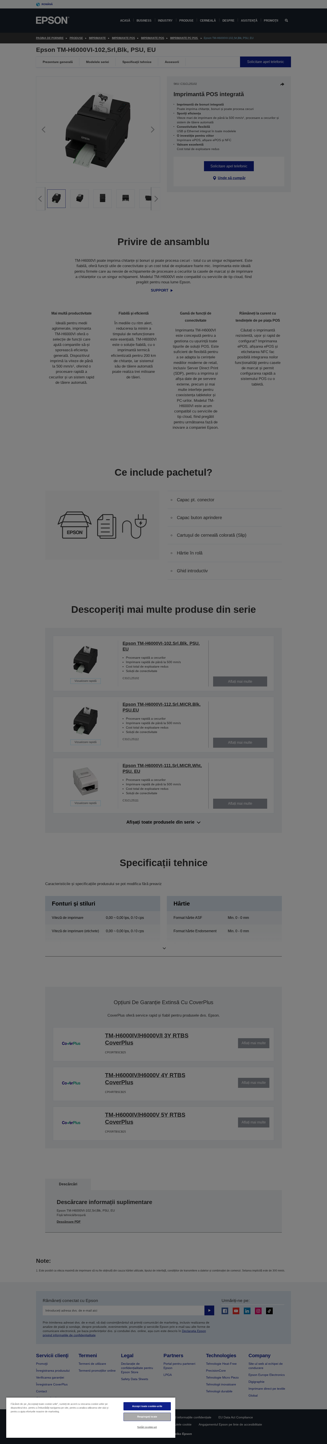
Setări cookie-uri (147, 1427)
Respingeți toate (147, 1416)
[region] (90, 1417)
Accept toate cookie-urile (147, 1406)
